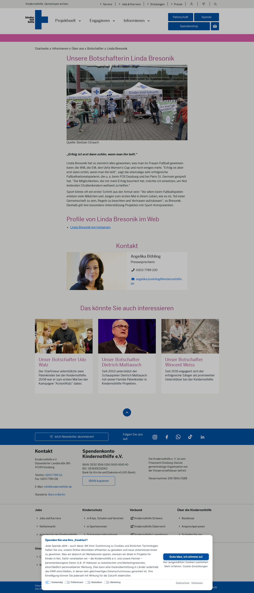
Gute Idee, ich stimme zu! (186, 556)
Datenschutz (182, 582)
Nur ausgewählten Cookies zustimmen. (186, 562)
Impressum (197, 582)
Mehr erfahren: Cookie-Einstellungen (186, 566)
